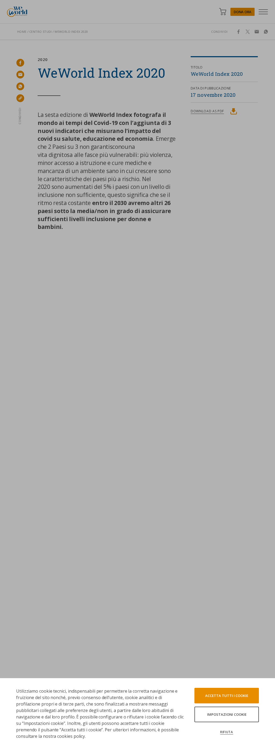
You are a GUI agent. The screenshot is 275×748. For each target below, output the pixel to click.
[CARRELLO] (222, 11)
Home (22, 32)
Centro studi (40, 32)
